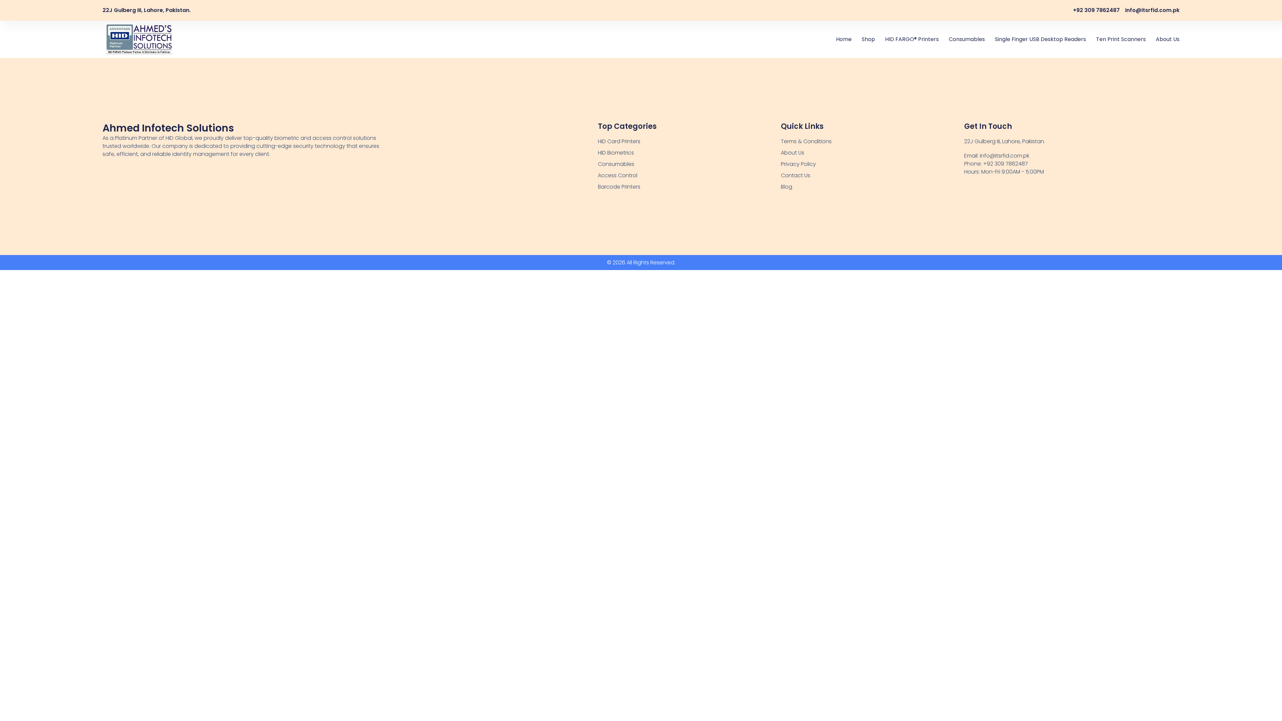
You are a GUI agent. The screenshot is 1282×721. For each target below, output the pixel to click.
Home (844, 39)
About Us (1168, 39)
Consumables (967, 39)
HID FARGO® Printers (912, 39)
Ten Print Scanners (1121, 39)
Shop (868, 39)
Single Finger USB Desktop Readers (1040, 39)
